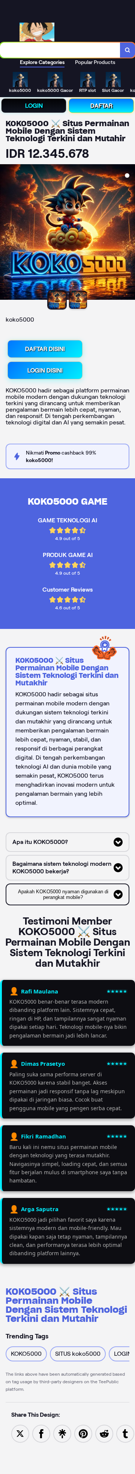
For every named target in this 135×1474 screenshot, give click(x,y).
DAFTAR (101, 105)
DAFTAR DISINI (45, 349)
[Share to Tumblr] (125, 1433)
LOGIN (34, 105)
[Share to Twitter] (20, 1433)
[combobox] (60, 50)
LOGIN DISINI (45, 370)
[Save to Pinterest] (83, 1433)
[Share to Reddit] (104, 1433)
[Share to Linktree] (62, 1433)
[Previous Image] (6, 233)
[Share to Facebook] (41, 1433)
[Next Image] (129, 233)
